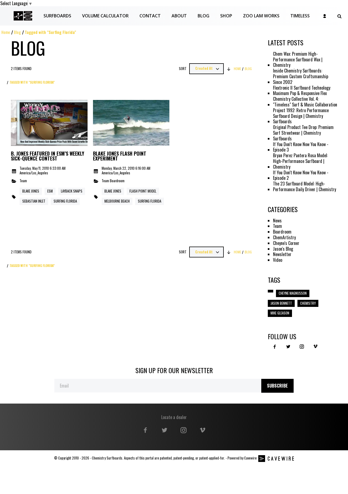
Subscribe (277, 385)
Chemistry (308, 303)
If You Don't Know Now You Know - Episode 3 (300, 147)
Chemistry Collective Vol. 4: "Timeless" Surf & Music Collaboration (305, 102)
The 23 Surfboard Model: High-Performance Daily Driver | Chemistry (304, 186)
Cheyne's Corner (286, 243)
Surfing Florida (65, 201)
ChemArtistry (284, 237)
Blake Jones (30, 191)
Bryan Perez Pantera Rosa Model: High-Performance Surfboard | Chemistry (300, 161)
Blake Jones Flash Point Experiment (119, 156)
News (277, 221)
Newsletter (282, 254)
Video (277, 260)
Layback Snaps (71, 191)
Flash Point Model (142, 191)
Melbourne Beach (117, 201)
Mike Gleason (280, 313)
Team (23, 181)
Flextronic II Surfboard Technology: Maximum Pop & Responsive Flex (302, 90)
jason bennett (281, 303)
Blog (17, 32)
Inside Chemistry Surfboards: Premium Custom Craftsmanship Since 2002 (300, 76)
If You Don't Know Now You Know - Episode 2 (300, 175)
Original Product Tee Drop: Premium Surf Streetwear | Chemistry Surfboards (303, 132)
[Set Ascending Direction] (228, 68)
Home (5, 32)
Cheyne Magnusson (293, 293)
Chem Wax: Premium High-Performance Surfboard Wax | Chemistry (297, 59)
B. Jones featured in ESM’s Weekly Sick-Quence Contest (47, 156)
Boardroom (117, 181)
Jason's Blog (283, 249)
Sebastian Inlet (33, 201)
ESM (50, 191)
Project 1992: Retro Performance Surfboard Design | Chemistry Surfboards (301, 116)
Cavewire (250, 458)
